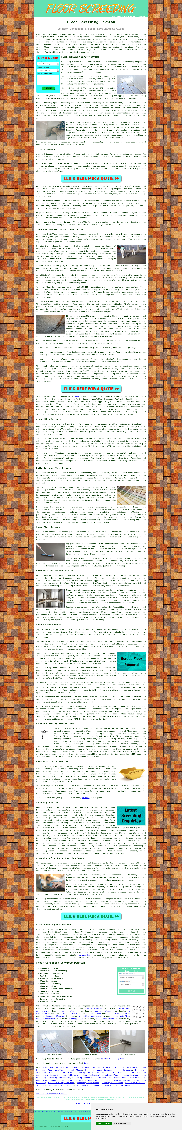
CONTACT (132, 16)
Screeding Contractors (59, 1078)
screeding (65, 103)
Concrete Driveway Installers (115, 1085)
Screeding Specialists (88, 1083)
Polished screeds (69, 612)
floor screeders (132, 407)
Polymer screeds (138, 213)
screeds (121, 593)
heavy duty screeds (66, 225)
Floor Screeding (76, 1073)
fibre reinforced (98, 169)
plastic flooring (93, 1009)
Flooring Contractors (112, 1083)
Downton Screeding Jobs (112, 1059)
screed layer (75, 254)
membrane (77, 278)
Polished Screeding (102, 1067)
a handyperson (76, 1019)
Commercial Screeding (80, 1067)
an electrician (119, 1014)
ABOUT (125, 16)
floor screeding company (130, 62)
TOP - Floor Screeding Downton (51, 1094)
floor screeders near (62, 833)
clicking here (84, 955)
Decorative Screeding (98, 1080)
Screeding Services (135, 1083)
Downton (78, 397)
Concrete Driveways (89, 1085)
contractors (127, 292)
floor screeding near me (109, 838)
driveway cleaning (104, 1011)
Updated (60, 1112)
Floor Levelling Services (55, 1067)
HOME (113, 16)
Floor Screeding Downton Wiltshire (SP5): (57, 34)
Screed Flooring (58, 1075)
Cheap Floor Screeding (133, 1078)
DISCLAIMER (141, 16)
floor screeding (107, 752)
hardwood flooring (55, 1016)
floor (143, 729)
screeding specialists (60, 947)
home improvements (105, 1019)
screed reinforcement (124, 734)
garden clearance (71, 1011)
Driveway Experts (69, 1085)
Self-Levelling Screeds (125, 1067)
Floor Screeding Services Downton (60, 963)
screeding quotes (102, 955)
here (86, 1063)
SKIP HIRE (96, 1014)
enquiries (119, 1024)
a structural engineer (100, 76)
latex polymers (110, 194)
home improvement (86, 1024)
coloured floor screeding (129, 731)
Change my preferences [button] (121, 1123)
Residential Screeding (100, 1075)
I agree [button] (99, 1123)
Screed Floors (75, 1070)
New (55, 1112)
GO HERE (85, 798)
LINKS (119, 16)
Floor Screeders (123, 1070)
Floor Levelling (56, 1070)
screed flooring (71, 237)
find (44, 929)
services (40, 414)
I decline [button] (107, 1123)
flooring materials (78, 678)
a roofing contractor (90, 1016)
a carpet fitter (69, 1014)
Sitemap (37, 1112)
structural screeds (107, 746)
